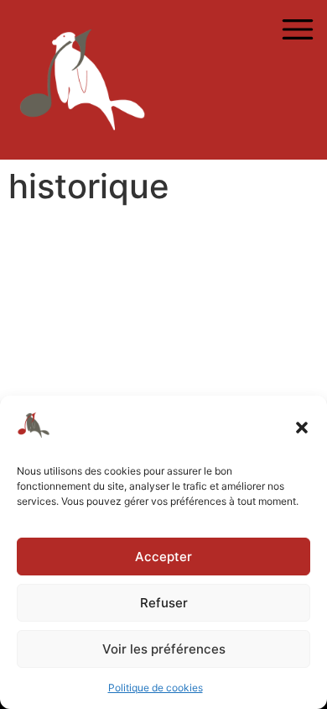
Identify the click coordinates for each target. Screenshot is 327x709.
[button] (301, 427)
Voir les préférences (164, 649)
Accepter (163, 557)
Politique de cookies (155, 687)
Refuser (164, 603)
